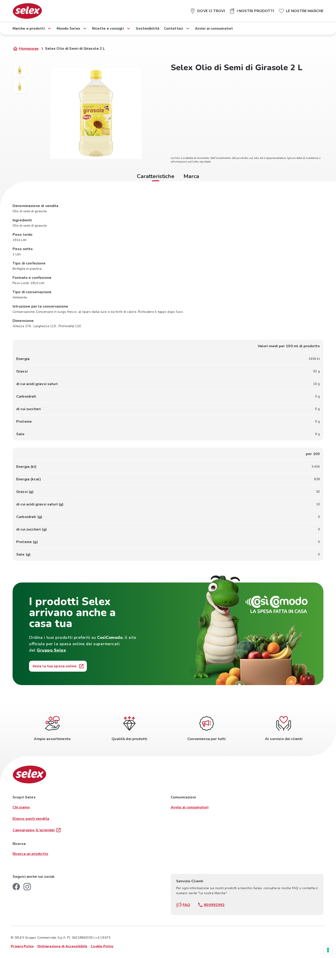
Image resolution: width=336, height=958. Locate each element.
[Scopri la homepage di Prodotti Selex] (27, 11)
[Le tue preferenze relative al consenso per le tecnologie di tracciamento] (328, 950)
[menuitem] (207, 10)
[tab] (155, 177)
